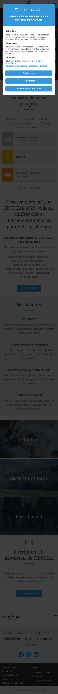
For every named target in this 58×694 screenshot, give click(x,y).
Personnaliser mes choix (29, 88)
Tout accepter (29, 73)
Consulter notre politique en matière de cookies (26, 66)
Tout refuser (29, 81)
